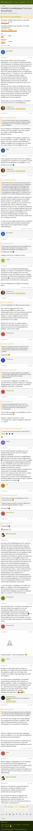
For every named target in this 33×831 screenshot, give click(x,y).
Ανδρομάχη (9, 597)
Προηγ (10, 806)
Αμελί (8, 441)
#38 (31, 705)
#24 (31, 175)
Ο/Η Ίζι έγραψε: (6, 401)
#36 (31, 632)
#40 (31, 783)
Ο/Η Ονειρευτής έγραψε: (8, 495)
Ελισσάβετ (9, 51)
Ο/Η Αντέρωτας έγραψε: (8, 370)
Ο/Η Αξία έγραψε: (6, 243)
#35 (31, 603)
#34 (31, 540)
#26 (31, 266)
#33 (31, 519)
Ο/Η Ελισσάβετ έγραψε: (8, 180)
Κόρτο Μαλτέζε (11, 534)
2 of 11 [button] (16, 806)
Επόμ (22, 806)
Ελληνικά (5, 822)
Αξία (7, 149)
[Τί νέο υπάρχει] (27, 2)
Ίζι (7, 484)
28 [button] (4, 22)
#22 (31, 113)
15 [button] (4, 41)
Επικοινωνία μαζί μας (7, 824)
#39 (31, 758)
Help (2, 826)
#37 (31, 665)
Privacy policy (25, 824)
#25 (31, 239)
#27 (31, 298)
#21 (31, 57)
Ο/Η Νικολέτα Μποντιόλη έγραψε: (11, 428)
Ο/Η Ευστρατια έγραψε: (8, 118)
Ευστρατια (9, 359)
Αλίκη (8, 259)
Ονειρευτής (10, 333)
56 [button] (4, 30)
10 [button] (4, 35)
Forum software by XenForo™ (14, 829)
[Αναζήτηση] (31, 2)
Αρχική (7, 826)
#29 (31, 365)
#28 (31, 339)
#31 (31, 448)
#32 (31, 491)
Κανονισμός (17, 824)
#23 (31, 156)
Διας (7, 752)
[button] (2, 2)
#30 (31, 397)
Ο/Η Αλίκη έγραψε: (7, 302)
